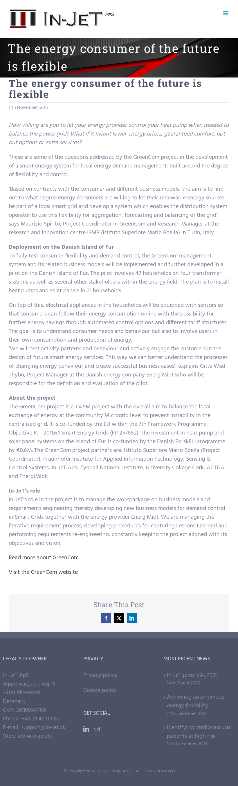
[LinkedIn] (86, 729)
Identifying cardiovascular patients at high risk (199, 732)
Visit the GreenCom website (43, 572)
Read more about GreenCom (44, 558)
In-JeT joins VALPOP (192, 675)
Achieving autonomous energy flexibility (195, 701)
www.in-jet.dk (34, 736)
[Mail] (97, 729)
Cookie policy (100, 690)
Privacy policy (100, 675)
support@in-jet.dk (43, 727)
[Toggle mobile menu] (226, 13)
